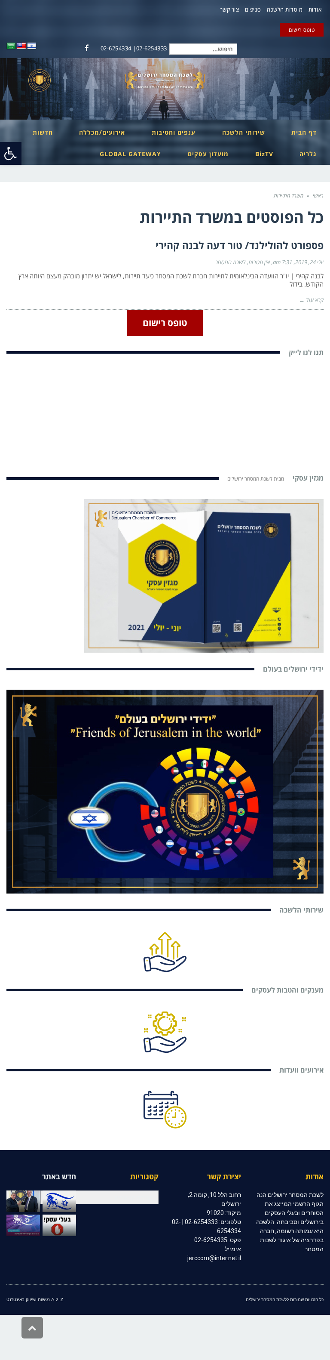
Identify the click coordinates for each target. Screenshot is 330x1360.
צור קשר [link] (229, 9)
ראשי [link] (318, 195)
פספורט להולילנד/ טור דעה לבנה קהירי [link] (240, 245)
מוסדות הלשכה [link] (284, 9)
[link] (10, 153)
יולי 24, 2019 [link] (309, 262)
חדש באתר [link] (59, 1176)
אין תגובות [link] (259, 262)
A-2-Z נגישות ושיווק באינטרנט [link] (34, 1299)
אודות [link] (315, 9)
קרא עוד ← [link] (311, 300)
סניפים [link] (253, 9)
